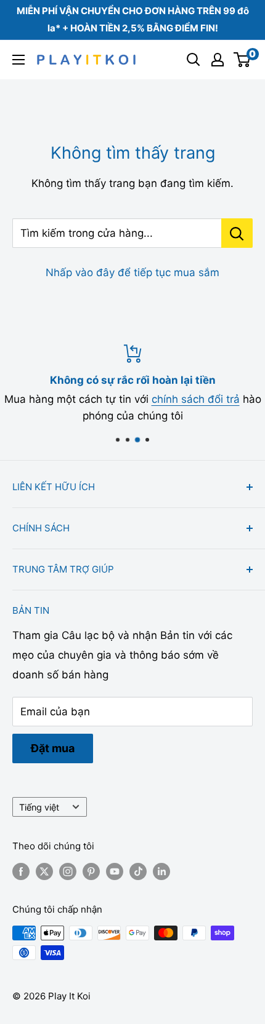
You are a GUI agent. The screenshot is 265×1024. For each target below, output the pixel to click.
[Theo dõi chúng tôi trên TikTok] (138, 872)
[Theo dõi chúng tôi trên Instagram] (67, 872)
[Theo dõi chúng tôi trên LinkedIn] (161, 872)
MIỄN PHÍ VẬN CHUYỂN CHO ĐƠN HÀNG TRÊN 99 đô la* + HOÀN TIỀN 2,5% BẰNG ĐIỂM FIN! (133, 19)
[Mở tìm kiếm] (193, 59)
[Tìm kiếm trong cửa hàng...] (237, 233)
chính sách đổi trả (196, 399)
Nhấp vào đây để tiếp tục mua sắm (132, 272)
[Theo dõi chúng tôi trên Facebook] (21, 872)
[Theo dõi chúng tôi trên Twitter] (44, 872)
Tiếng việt (39, 807)
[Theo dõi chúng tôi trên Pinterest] (91, 872)
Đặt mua (53, 748)
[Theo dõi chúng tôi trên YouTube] (114, 872)
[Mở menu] (18, 60)
